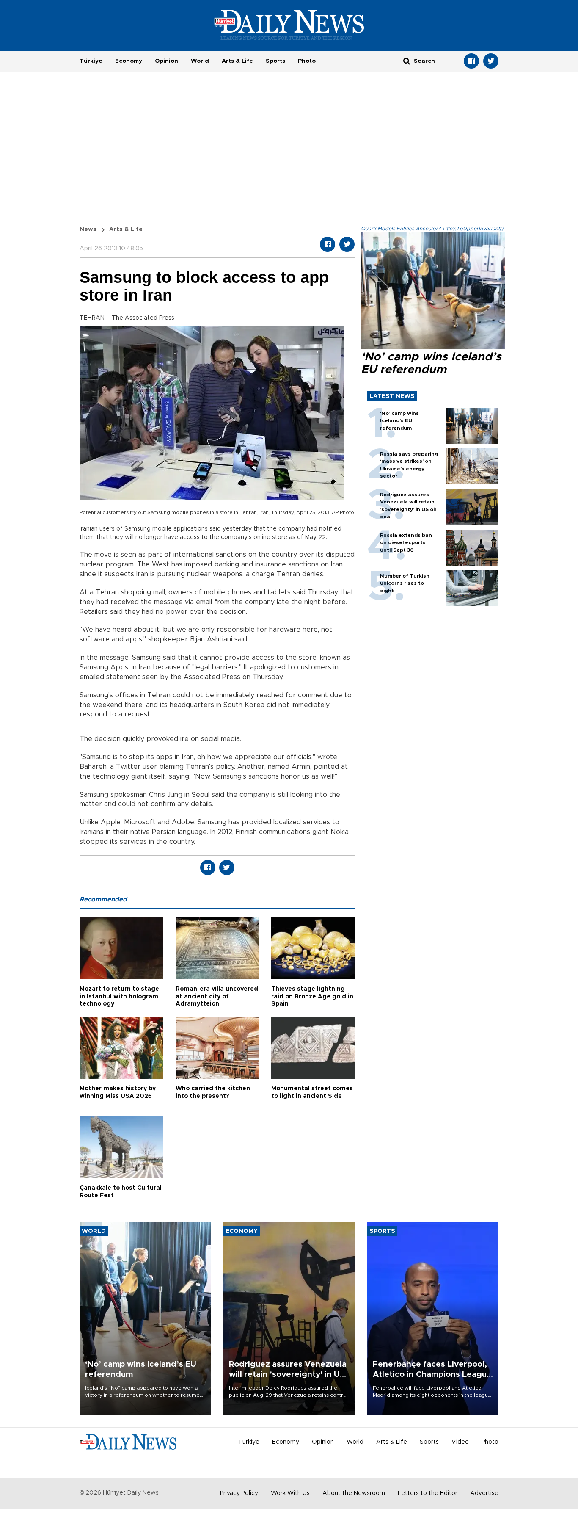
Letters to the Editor (427, 1493)
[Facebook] (471, 61)
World (200, 61)
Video (460, 1442)
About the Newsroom (353, 1493)
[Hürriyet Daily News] (289, 25)
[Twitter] (490, 61)
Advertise (484, 1493)
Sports (275, 61)
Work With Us (290, 1493)
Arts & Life (237, 61)
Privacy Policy (239, 1493)
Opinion (166, 61)
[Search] (406, 60)
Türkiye (91, 61)
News (88, 229)
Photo (307, 61)
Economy (128, 61)
